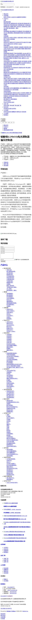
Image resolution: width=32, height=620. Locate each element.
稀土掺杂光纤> (10, 395)
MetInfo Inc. (25, 611)
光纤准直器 (24, 61)
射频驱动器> (10, 411)
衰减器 (19, 80)
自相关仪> (9, 460)
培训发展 (23, 111)
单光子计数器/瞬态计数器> (14, 365)
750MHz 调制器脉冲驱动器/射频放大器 (14, 534)
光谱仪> (9, 317)
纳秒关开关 (13, 42)
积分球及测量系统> (12, 465)
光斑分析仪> (10, 312)
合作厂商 (6, 103)
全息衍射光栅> (10, 441)
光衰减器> (9, 339)
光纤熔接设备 (9, 69)
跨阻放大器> (10, 410)
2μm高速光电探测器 (20, 55)
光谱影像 (6, 36)
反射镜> (9, 421)
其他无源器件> (10, 386)
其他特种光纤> (10, 391)
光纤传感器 (15, 89)
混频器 (24, 72)
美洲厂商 (8, 105)
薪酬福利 (13, 111)
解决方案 (8, 108)
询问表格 (6, 165)
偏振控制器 (28, 48)
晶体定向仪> (10, 309)
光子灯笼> (9, 388)
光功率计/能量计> (11, 463)
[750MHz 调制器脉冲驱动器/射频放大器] (14, 531)
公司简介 (8, 17)
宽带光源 (6, 23)
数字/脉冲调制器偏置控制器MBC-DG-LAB (15, 519)
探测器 (5, 51)
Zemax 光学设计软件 (9, 102)
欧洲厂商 (13, 105)
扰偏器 (5, 50)
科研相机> (9, 318)
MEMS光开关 (19, 42)
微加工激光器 (17, 26)
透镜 (6, 80)
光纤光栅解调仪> (11, 452)
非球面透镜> (10, 433)
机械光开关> (10, 328)
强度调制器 (7, 31)
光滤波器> (9, 334)
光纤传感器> (10, 455)
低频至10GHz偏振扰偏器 (10, 506)
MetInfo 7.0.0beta (11, 611)
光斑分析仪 (21, 37)
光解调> (9, 306)
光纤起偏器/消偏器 (19, 48)
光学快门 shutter (18, 44)
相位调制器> (10, 295)
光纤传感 (6, 86)
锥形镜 (29, 80)
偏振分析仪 (10, 50)
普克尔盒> (9, 299)
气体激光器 (28, 25)
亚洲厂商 (18, 105)
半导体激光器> (10, 276)
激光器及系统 (7, 21)
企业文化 (13, 17)
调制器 (5, 29)
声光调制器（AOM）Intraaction (12, 512)
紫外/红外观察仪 (14, 81)
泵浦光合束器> (10, 383)
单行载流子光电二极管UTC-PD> (15, 367)
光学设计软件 (7, 100)
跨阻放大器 (28, 74)
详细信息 (6, 162)
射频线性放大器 (20, 74)
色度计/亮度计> (11, 311)
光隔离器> (9, 372)
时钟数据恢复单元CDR (16, 72)
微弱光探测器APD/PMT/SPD (18, 56)
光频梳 (11, 26)
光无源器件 (7, 59)
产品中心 (6, 18)
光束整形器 (7, 81)
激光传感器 (7, 88)
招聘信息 (18, 111)
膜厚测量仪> (10, 479)
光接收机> (9, 337)
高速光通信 (7, 45)
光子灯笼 (22, 64)
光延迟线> (9, 340)
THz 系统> (9, 288)
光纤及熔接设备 (8, 66)
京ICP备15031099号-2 (6, 608)
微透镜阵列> (10, 444)
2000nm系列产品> (11, 370)
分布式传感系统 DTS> (12, 454)
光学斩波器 (12, 96)
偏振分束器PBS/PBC (11, 62)
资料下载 (6, 164)
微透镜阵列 (21, 83)
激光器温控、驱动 (13, 28)
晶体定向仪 (7, 37)
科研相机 (12, 39)
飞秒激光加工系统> (12, 287)
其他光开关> (10, 329)
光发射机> (9, 336)
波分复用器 (9, 64)
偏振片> (9, 424)
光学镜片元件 (7, 77)
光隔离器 (15, 61)
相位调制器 (13, 31)
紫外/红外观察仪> (11, 438)
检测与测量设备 (8, 97)
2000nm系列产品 (8, 61)
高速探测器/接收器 (8, 53)
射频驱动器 (7, 75)
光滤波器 (6, 47)
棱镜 (11, 80)
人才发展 (6, 110)
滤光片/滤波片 (14, 78)
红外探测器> (10, 362)
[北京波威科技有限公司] (16, 1)
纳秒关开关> (10, 323)
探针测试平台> (10, 477)
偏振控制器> (10, 347)
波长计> (9, 462)
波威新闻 (18, 17)
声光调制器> (10, 296)
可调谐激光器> (10, 279)
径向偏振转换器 (14, 83)
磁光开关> (9, 326)
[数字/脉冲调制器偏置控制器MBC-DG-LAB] (15, 515)
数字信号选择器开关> (12, 406)
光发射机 (11, 47)
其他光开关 (10, 44)
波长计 (19, 92)
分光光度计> (10, 315)
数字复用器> (10, 405)
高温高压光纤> (10, 394)
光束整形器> (10, 436)
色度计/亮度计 (13, 37)
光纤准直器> (10, 375)
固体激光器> (10, 274)
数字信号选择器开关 (10, 74)
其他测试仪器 (24, 96)
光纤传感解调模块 (14, 88)
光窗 (9, 80)
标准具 (15, 80)
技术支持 (6, 107)
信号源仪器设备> (11, 459)
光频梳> (9, 284)
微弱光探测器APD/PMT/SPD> (14, 364)
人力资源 (6, 113)
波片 (27, 78)
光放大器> (9, 342)
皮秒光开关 (7, 42)
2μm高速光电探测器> (12, 359)
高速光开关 (7, 40)
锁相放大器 (18, 96)
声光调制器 (19, 31)
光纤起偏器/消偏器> (12, 345)
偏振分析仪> (10, 350)
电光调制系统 (27, 33)
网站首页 (6, 14)
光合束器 (23, 62)
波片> (8, 422)
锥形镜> (9, 435)
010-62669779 (10, 587)
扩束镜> (9, 416)
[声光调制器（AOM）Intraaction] (12, 509)
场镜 (5, 78)
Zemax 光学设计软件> (12, 482)
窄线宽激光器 (13, 25)
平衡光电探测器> (11, 354)
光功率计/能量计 (25, 92)
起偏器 (19, 62)
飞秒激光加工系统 (26, 26)
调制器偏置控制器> (12, 303)
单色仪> (9, 314)
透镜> (8, 425)
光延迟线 (26, 47)
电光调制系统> (10, 304)
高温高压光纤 (22, 67)
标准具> (9, 430)
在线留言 (10, 596)
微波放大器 (7, 72)
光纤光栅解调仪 (24, 88)
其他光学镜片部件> (12, 446)
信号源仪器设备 (8, 92)
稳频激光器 (7, 26)
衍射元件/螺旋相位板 (24, 81)
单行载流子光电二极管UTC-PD (21, 58)
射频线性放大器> (11, 408)
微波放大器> (10, 400)
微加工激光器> (10, 285)
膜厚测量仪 (14, 99)
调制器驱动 (10, 33)
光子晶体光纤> (10, 392)
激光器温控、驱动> (12, 290)
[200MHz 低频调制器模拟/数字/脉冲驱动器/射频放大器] (17, 523)
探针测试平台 (7, 99)
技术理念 (13, 108)
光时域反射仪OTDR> (12, 468)
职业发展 (8, 111)
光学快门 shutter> (11, 331)
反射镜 (23, 78)
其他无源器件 (16, 64)
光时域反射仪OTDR (23, 94)
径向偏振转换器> (11, 443)
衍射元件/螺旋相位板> (12, 440)
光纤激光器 (20, 23)
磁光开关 (25, 42)
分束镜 (19, 78)
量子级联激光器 (13, 23)
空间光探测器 (11, 55)
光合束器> (9, 381)
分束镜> (9, 419)
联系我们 (23, 17)
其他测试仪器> (10, 474)
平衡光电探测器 (18, 53)
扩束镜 (8, 78)
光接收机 (16, 47)
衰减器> (9, 432)
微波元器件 (7, 70)
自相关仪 (14, 92)
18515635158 (13, 591)
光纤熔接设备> (10, 397)
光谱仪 (8, 39)
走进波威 (6, 15)
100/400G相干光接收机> (13, 356)
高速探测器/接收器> (12, 353)
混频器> (9, 403)
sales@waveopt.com (12, 590)
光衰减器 (21, 47)
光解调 (5, 34)
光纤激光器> (10, 273)
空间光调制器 (25, 31)
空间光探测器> (10, 358)
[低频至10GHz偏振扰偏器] (11, 503)
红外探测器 (8, 56)
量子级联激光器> (11, 271)
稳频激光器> (10, 282)
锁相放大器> (10, 473)
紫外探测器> (10, 361)
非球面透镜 (24, 80)
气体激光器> (10, 281)
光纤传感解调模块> (12, 451)
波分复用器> (10, 384)
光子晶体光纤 (14, 67)
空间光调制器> (10, 298)
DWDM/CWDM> (11, 344)
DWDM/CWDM (10, 48)
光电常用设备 (7, 91)
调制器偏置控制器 (18, 33)
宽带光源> (9, 269)
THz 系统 (6, 28)
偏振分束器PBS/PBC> (12, 378)
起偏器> (9, 380)
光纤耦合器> (10, 377)
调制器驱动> (10, 301)
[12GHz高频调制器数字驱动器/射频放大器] (15, 538)
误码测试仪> (10, 470)
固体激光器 (26, 23)
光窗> (8, 427)
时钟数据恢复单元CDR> (13, 402)
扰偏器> (9, 348)
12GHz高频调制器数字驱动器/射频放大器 (14, 541)
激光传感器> (10, 449)
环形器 (19, 61)
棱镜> (8, 429)
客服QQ (6, 579)
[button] (22, 259)
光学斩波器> (10, 471)
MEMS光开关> (10, 325)
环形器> (9, 373)
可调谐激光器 (20, 25)
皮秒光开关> (10, 322)
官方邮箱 (6, 580)
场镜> (8, 414)
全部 (5, 17)
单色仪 (25, 37)
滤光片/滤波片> (11, 418)
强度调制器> (10, 293)
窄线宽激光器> (10, 277)
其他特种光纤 (7, 67)
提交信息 (3, 261)
